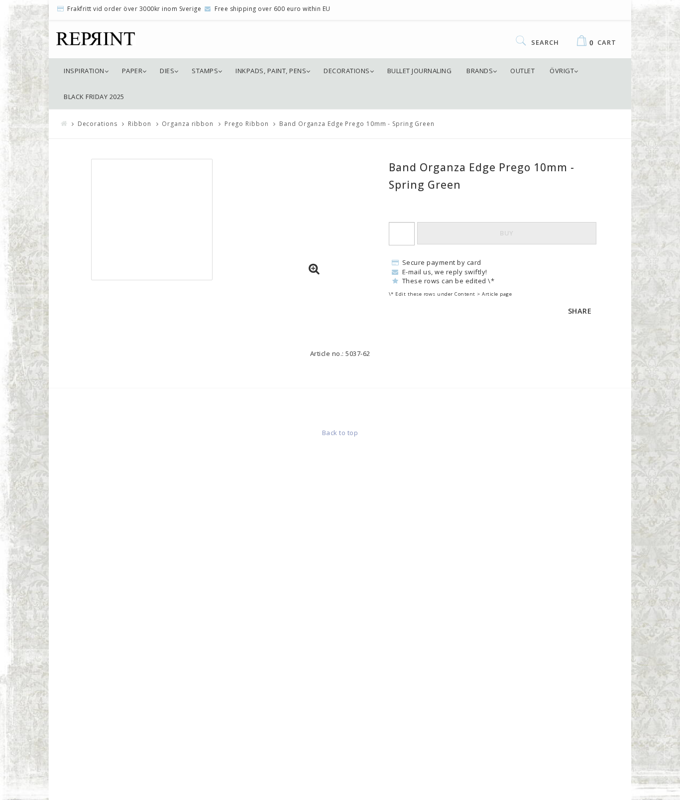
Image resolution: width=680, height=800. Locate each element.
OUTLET (522, 70)
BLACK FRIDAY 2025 (94, 96)
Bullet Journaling (419, 70)
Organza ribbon (188, 123)
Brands (479, 70)
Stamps (205, 70)
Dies (167, 70)
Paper (132, 70)
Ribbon (139, 123)
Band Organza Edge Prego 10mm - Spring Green (357, 123)
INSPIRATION (84, 70)
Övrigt (562, 70)
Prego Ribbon (247, 123)
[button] (314, 269)
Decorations (347, 70)
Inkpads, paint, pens (270, 70)
